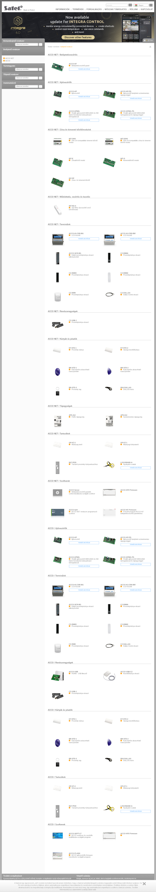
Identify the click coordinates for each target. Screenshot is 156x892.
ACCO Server (74, 490)
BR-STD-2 (124, 368)
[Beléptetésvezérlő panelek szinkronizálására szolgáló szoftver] (58, 498)
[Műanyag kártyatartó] (110, 448)
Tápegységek (66, 406)
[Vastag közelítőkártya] (110, 353)
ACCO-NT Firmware (128, 510)
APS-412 (72, 415)
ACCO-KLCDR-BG (76, 233)
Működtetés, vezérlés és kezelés (75, 197)
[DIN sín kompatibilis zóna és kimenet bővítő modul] (110, 152)
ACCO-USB (73, 672)
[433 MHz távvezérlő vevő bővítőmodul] (58, 216)
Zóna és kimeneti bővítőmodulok (75, 130)
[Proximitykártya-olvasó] (110, 266)
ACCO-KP (73, 91)
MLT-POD (72, 462)
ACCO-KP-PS (126, 91)
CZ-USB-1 (73, 320)
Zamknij (144, 883)
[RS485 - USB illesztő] (58, 682)
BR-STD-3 (73, 387)
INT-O (123, 158)
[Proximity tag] (58, 400)
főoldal (50, 47)
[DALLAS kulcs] (110, 391)
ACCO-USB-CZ (127, 672)
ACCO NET (53, 55)
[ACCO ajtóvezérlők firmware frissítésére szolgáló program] (58, 861)
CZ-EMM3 (72, 273)
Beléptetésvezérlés (68, 55)
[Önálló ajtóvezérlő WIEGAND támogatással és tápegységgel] (110, 119)
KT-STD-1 (72, 348)
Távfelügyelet (9, 66)
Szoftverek (65, 481)
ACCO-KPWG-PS (127, 111)
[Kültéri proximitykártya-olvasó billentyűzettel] (58, 265)
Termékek (78, 9)
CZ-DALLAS (125, 293)
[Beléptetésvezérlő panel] (58, 72)
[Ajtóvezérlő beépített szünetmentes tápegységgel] (110, 99)
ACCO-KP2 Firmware (129, 490)
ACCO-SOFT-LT (75, 833)
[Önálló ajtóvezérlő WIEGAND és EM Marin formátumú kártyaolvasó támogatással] (58, 118)
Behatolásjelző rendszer (13, 41)
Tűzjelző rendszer (11, 74)
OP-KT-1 (124, 443)
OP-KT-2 (72, 443)
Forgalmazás (94, 9)
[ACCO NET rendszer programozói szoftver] (58, 517)
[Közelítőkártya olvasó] (110, 681)
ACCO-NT (73, 64)
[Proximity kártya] (58, 353)
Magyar (141, 5)
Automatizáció (9, 83)
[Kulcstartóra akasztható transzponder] (58, 380)
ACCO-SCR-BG (75, 253)
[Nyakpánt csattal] (110, 469)
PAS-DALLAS (126, 387)
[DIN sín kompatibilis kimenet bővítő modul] (58, 152)
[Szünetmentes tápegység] (110, 427)
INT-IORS (124, 139)
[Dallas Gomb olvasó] (110, 306)
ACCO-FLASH (74, 853)
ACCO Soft (73, 510)
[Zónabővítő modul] (58, 168)
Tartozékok (65, 433)
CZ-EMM (72, 293)
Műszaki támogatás (116, 9)
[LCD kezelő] (58, 246)
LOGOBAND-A (126, 462)
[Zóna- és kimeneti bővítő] (58, 188)
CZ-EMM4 (124, 253)
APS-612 (124, 415)
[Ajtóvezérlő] (58, 98)
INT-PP (71, 178)
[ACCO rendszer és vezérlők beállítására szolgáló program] (58, 840)
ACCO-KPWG (74, 111)
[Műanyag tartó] (58, 448)
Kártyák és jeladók (68, 339)
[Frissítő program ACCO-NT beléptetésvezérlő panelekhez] (110, 517)
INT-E (71, 158)
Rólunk (134, 9)
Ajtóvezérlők (66, 82)
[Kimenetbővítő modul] (110, 167)
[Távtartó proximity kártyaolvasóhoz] (58, 475)
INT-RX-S (72, 206)
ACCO (50, 528)
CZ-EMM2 (124, 273)
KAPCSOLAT (147, 9)
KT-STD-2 (124, 348)
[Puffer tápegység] (58, 427)
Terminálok (65, 224)
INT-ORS (72, 139)
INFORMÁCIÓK (63, 9)
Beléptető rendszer (11, 49)
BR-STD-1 (73, 368)
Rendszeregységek (69, 311)
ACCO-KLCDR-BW (128, 233)
